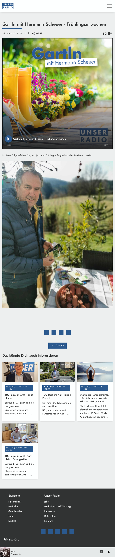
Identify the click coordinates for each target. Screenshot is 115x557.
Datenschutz (50, 516)
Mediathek (13, 506)
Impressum (49, 511)
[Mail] (43, 531)
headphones (105, 33)
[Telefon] (64, 531)
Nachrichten (14, 501)
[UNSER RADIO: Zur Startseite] (53, 6)
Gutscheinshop (15, 511)
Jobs (46, 501)
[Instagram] (57, 531)
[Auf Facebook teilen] (46, 332)
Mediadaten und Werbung (57, 506)
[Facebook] (50, 531)
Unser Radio (52, 495)
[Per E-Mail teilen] (68, 332)
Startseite (14, 495)
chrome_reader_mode (110, 33)
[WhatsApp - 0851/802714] (71, 531)
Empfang (48, 521)
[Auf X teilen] (54, 332)
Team (10, 516)
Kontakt (12, 521)
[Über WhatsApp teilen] (61, 332)
